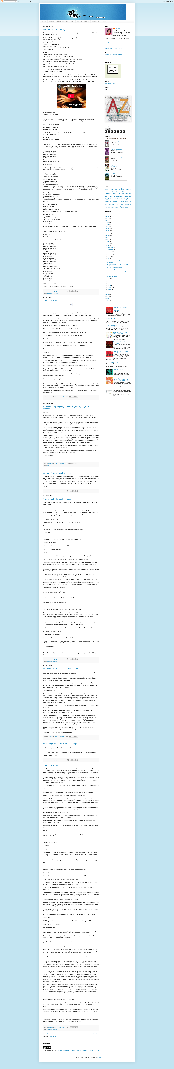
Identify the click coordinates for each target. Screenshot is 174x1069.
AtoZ (114, 193)
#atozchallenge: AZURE (112, 325)
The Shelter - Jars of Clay (54, 29)
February (110, 287)
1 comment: (61, 463)
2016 (107, 235)
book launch (114, 195)
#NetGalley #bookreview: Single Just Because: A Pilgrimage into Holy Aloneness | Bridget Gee (121, 379)
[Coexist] (108, 176)
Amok (118, 201)
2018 (107, 231)
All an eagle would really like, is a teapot (60, 744)
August (109, 256)
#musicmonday (126, 193)
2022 (107, 222)
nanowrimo (112, 200)
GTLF (119, 207)
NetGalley (119, 196)
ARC (119, 193)
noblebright (125, 207)
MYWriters (123, 204)
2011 (107, 245)
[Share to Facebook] (75, 291)
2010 (107, 292)
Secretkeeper (117, 203)
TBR (122, 207)
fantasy (107, 191)
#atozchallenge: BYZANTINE (113, 362)
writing (128, 189)
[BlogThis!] (72, 291)
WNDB (106, 200)
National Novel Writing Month (117, 206)
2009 (107, 294)
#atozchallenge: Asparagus (120, 389)
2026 (107, 214)
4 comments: (62, 396)
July (109, 258)
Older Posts (96, 1033)
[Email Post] (67, 291)
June (109, 278)
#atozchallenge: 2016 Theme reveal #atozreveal (120, 333)
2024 (107, 218)
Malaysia (55, 661)
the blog (44, 21)
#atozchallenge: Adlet (118, 369)
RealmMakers (127, 196)
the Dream (108, 198)
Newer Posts (47, 1033)
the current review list (83, 21)
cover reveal (112, 204)
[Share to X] (74, 291)
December (110, 247)
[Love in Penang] (108, 143)
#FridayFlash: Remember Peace (57, 499)
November (110, 249)
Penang (129, 198)
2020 (107, 226)
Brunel (123, 203)
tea (125, 206)
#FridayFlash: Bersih (52, 765)
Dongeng (116, 207)
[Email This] (70, 291)
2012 (107, 243)
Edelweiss (115, 198)
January (110, 289)
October (110, 251)
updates (107, 196)
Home (71, 1033)
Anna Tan (117, 28)
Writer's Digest (77, 307)
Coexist (113, 173)
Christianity (122, 198)
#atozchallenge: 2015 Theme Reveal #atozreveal (120, 352)
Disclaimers (105, 21)
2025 (107, 216)
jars (48, 293)
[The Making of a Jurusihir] (108, 151)
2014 (107, 239)
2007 (107, 298)
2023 (107, 220)
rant (52, 738)
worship (56, 293)
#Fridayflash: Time (51, 300)
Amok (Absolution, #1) (116, 157)
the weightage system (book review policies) (61, 21)
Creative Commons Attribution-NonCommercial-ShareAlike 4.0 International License (78, 1050)
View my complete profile (111, 42)
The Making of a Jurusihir (117, 149)
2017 (107, 233)
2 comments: (62, 291)
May (109, 281)
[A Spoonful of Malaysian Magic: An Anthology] (108, 167)
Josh (48, 465)
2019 (107, 229)
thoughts (112, 196)
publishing (118, 204)
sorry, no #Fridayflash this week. (57, 473)
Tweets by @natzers (110, 83)
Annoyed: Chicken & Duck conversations (61, 668)
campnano (110, 203)
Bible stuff (107, 206)
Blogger (99, 1057)
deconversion (122, 200)
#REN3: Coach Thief (111, 318)
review (121, 189)
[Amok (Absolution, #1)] (108, 159)
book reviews (111, 189)
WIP (122, 201)
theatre (116, 200)
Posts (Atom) (53, 1036)
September (110, 254)
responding (51, 293)
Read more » (46, 1023)
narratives (125, 201)
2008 (107, 296)
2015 (107, 237)
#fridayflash (49, 399)
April (109, 283)
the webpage (95, 21)
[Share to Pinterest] (77, 291)
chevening (128, 204)
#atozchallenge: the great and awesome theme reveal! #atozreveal (120, 309)
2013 (107, 241)
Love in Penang (115, 141)
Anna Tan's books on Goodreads (115, 138)
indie (129, 195)
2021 (107, 224)
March (109, 285)
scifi (126, 195)
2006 (107, 300)
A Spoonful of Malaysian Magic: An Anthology (118, 165)
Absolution (109, 201)
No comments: (62, 759)
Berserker (128, 203)
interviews (111, 207)
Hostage (115, 201)
